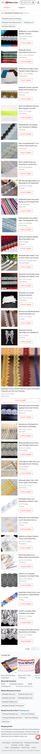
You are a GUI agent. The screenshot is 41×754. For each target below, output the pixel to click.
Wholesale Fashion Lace (25, 694)
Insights (27, 745)
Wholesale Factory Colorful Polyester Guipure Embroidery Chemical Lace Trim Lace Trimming (20, 390)
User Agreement (15, 747)
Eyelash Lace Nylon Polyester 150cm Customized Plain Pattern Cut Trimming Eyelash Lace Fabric (29, 537)
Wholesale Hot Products (31, 743)
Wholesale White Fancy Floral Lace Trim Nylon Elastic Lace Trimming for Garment (28, 444)
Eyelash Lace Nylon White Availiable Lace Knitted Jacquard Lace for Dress (27, 612)
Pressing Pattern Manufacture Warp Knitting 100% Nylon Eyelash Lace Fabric (29, 631)
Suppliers (21, 7)
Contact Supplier (25, 43)
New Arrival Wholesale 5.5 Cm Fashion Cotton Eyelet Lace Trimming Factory (29, 144)
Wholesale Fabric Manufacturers (11, 22)
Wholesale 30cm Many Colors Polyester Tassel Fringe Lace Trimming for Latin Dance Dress (29, 70)
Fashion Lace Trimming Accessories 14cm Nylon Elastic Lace (29, 575)
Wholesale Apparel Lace (25, 698)
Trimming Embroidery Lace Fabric (12, 718)
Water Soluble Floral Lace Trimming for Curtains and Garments (27, 163)
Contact (33, 747)
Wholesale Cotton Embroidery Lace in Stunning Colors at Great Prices (29, 519)
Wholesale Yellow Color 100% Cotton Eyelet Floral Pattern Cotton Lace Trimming (28, 481)
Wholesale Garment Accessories (11, 18)
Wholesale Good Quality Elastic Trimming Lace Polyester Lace (29, 275)
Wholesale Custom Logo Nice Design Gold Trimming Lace (28, 88)
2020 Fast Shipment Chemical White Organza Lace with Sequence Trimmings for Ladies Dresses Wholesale (29, 107)
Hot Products (6, 743)
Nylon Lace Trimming (31, 718)
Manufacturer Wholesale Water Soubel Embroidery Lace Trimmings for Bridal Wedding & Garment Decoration (29, 312)
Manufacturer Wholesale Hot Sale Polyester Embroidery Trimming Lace (28, 425)
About (7, 747)
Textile (30, 684)
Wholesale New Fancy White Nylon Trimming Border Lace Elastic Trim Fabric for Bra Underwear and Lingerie (28, 219)
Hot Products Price (17, 743)
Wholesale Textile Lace (8, 26)
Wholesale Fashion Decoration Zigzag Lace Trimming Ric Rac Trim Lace (29, 200)
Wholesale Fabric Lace (8, 694)
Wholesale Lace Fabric (8, 698)
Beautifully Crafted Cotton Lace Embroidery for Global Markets (29, 593)
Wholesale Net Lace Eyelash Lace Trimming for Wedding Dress (28, 126)
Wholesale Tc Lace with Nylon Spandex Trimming (28, 32)
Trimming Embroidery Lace (10, 714)
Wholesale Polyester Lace (9, 702)
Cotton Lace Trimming (27, 714)
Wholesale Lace (28, 22)
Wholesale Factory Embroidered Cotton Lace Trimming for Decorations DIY (28, 51)
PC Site (21, 745)
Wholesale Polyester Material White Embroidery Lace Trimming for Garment (28, 238)
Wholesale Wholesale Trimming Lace (13, 705)
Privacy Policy (25, 747)
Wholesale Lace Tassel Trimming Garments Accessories (26, 294)
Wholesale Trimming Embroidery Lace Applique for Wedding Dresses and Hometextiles (28, 331)
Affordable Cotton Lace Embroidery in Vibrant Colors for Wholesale (28, 500)
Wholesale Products (16, 684)
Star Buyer (14, 745)
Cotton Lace (5, 721)
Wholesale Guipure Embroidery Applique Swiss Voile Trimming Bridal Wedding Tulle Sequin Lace (29, 406)
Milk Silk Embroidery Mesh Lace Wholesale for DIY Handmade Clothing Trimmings (29, 182)
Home (3, 684)
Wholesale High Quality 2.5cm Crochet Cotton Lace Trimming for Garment (29, 256)
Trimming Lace (6, 686)
